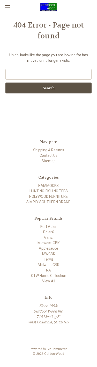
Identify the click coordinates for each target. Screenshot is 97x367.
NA (48, 270)
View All (48, 281)
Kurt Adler (48, 227)
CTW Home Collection (48, 276)
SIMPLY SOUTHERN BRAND (48, 202)
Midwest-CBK (48, 243)
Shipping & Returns (48, 150)
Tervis (49, 259)
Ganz (48, 237)
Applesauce (48, 248)
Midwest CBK (48, 265)
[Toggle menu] (7, 7)
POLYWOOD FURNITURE (48, 196)
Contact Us (48, 155)
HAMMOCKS (48, 186)
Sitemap (49, 161)
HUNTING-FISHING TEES (48, 191)
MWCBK (48, 254)
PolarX (48, 232)
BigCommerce (57, 349)
